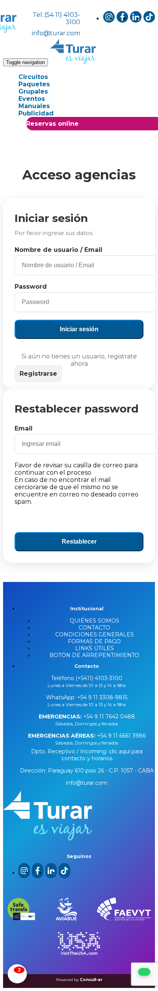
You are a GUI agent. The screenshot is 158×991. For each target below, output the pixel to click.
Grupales (33, 91)
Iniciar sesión (79, 329)
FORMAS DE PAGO (94, 641)
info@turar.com (56, 33)
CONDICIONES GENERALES (94, 634)
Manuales (34, 106)
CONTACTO (94, 627)
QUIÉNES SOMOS (94, 620)
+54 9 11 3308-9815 (101, 697)
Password (31, 286)
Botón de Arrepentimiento (94, 655)
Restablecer (79, 541)
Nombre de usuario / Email (58, 249)
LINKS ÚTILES (94, 648)
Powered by (79, 979)
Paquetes (34, 84)
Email (24, 428)
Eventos (31, 98)
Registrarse (38, 373)
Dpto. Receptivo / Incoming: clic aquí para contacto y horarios (87, 755)
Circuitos (33, 77)
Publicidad (36, 113)
